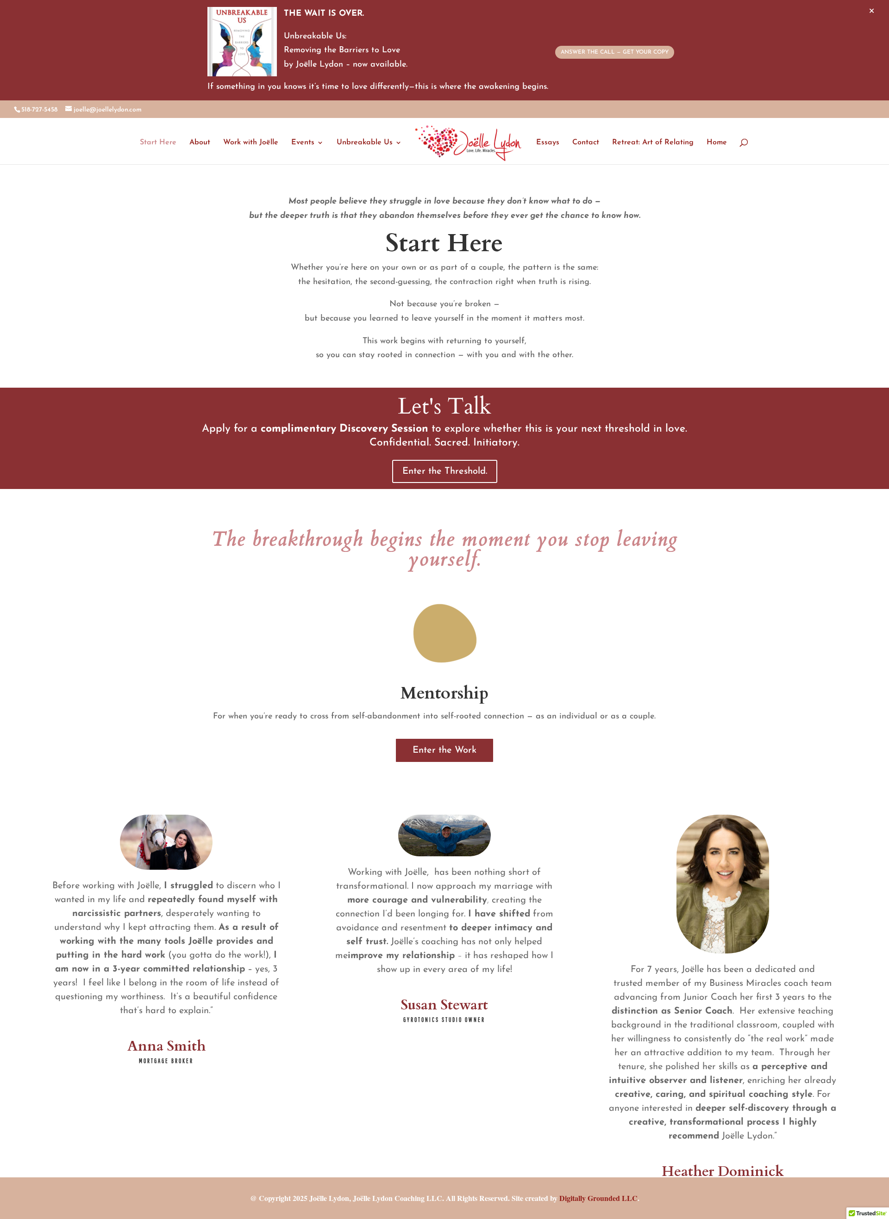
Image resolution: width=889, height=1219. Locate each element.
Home (717, 142)
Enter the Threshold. (444, 471)
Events (302, 142)
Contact (585, 142)
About (199, 142)
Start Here (158, 142)
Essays (547, 142)
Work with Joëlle (250, 142)
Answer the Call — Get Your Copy (615, 52)
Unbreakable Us (365, 142)
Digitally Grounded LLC (598, 1198)
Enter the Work (444, 750)
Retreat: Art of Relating (653, 142)
